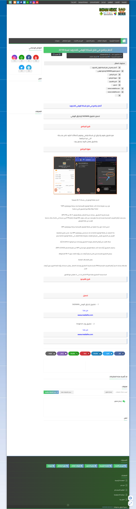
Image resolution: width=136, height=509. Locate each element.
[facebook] (30, 2)
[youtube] (37, 2)
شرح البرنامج (113, 74)
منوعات (57, 40)
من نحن (103, 2)
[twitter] (18, 2)
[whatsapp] (27, 2)
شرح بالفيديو (113, 81)
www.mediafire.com (114, 88)
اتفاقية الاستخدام (94, 2)
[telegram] (24, 2)
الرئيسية (124, 2)
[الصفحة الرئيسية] (124, 41)
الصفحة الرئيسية (114, 40)
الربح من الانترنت (78, 40)
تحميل (115, 85)
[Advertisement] (45, 21)
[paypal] (21, 2)
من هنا (85, 310)
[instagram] (34, 2)
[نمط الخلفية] (130, 503)
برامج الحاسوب (90, 40)
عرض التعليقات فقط (66, 392)
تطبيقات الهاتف (102, 40)
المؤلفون (110, 2)
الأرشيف (117, 2)
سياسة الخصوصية (83, 2)
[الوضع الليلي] (130, 498)
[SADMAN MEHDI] (112, 11)
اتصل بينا (73, 2)
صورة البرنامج (113, 78)
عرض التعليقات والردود (50, 392)
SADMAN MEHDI (107, 507)
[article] (65, 366)
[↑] (68, 505)
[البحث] (10, 2)
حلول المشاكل (66, 40)
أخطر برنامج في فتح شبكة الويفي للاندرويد (104, 67)
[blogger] (14, 2)
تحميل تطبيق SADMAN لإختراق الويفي (108, 71)
